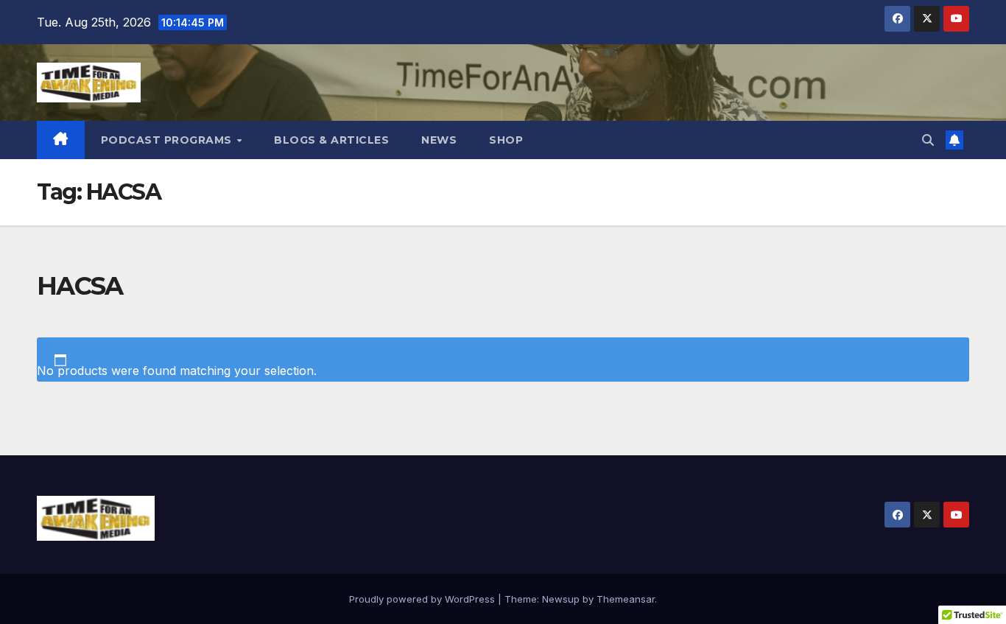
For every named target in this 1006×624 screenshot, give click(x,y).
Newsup (561, 599)
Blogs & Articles (331, 140)
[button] (928, 140)
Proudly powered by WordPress (423, 599)
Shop (506, 140)
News (439, 140)
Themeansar (626, 599)
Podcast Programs (168, 140)
